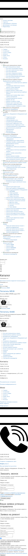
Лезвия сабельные (14, 194)
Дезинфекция (9, 131)
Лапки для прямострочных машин (15, 229)
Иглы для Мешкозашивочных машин (15, 76)
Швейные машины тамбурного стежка (16, 106)
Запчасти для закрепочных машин (15, 217)
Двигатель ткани (13, 202)
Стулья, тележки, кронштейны (13, 153)
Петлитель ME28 (7, 291)
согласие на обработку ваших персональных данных (13, 553)
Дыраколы (8, 154)
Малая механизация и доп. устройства (13, 178)
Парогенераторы (10, 118)
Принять (3, 555)
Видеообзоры (6, 26)
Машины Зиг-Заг (10, 99)
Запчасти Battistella (11, 247)
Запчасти (5, 54)
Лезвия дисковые (13, 193)
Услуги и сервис (7, 52)
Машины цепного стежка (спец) (14, 90)
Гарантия (5, 22)
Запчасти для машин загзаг (13, 186)
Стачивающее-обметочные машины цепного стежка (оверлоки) (15, 86)
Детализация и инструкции (10, 25)
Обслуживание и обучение (10, 23)
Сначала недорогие (11, 280)
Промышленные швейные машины (12, 81)
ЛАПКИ (5, 224)
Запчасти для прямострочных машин (15, 199)
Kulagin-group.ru (4, 406)
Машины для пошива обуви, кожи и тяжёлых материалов (15, 95)
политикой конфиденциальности (10, 495)
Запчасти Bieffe (10, 244)
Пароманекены (10, 129)
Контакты (5, 58)
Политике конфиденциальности (16, 550)
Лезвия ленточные (14, 196)
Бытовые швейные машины (10, 175)
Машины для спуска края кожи (14, 103)
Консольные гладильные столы (14, 123)
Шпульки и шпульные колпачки (17, 200)
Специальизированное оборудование (16, 126)
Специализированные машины (14, 98)
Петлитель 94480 (7, 311)
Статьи (5, 57)
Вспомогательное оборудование (14, 180)
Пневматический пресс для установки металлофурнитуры (16, 168)
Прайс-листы (6, 55)
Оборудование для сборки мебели (15, 140)
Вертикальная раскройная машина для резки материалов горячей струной (16, 158)
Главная (5, 49)
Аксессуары (9, 221)
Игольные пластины (14, 203)
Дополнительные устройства (13, 128)
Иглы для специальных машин (14, 73)
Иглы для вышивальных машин (14, 74)
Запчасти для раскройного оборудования (16, 189)
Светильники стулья (8, 172)
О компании (6, 51)
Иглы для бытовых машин (12, 77)
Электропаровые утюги (12, 120)
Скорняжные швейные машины (14, 104)
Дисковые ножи (10, 145)
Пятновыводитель (10, 132)
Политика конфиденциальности (8, 384)
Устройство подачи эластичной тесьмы (16, 182)
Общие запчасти (10, 219)
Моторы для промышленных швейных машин (14, 162)
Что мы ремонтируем (11, 239)
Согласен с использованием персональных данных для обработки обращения (12, 540)
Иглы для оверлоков (11, 71)
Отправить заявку (5, 498)
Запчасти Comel (10, 249)
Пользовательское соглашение (8, 382)
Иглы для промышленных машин (11, 67)
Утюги (7, 250)
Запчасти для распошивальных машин (16, 208)
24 (2, 284)
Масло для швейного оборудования (15, 188)
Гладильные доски (11, 117)
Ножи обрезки (12, 207)
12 (0, 284)
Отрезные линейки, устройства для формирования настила (15, 142)
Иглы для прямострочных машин (14, 70)
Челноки (11, 205)
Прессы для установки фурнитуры (12, 165)
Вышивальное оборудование (10, 109)
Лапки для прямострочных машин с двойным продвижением (15, 226)
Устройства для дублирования (14, 121)
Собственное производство (10, 254)
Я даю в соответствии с (12, 494)
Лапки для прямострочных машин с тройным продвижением (15, 231)
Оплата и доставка (8, 20)
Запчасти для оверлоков (12, 210)
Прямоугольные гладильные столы (15, 124)
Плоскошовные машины (12, 89)
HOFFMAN (12, 191)
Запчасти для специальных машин (15, 197)
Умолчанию (3, 280)
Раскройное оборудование (10, 136)
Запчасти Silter (10, 246)
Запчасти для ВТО (7, 243)
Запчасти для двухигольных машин (15, 213)
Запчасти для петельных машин (14, 211)
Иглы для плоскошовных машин (14, 68)
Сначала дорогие (21, 280)
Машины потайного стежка (13, 101)
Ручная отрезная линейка (12, 156)
